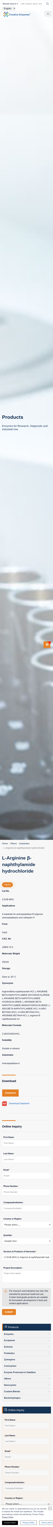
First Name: (8, 1137)
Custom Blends (12, 1391)
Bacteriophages (12, 1398)
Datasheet (10, 1093)
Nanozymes (10, 1385)
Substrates (24, 843)
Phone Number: (10, 1186)
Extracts (8, 1347)
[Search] (47, 4)
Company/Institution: (13, 1202)
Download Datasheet (18, 1103)
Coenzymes (10, 1366)
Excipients (9, 1340)
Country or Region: (12, 1219)
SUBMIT (9, 1312)
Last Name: (8, 1153)
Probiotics (9, 1353)
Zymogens (9, 1359)
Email (6, 1170)
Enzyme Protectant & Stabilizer (20, 1372)
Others (13, 843)
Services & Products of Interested (20, 1251)
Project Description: (12, 1268)
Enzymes (9, 1334)
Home (5, 843)
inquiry (7, 884)
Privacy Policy (7, 1517)
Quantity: (7, 1235)
